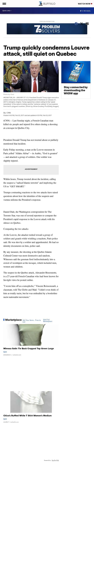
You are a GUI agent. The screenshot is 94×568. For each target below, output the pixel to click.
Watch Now (84, 4)
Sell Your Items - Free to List (32, 321)
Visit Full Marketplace (47, 320)
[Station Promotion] (47, 29)
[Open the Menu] (4, 3)
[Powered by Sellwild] (55, 460)
